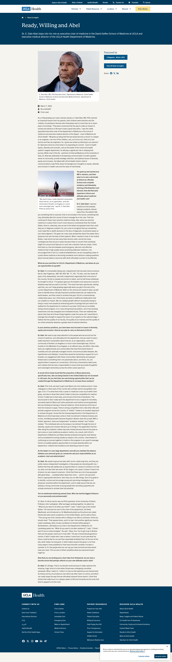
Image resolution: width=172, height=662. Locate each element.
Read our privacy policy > (137, 651)
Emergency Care (60, 620)
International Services (29, 616)
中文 (23, 620)
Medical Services (60, 628)
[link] (111, 73)
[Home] (22, 17)
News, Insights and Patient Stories (131, 616)
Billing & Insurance (93, 620)
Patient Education (93, 616)
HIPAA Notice (61, 648)
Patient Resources (92, 9)
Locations (110, 9)
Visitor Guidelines (93, 612)
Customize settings (143, 656)
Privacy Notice (73, 648)
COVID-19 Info (92, 636)
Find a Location (59, 612)
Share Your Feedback (29, 612)
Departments (124, 612)
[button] (59, 3)
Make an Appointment (62, 624)
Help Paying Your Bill (94, 624)
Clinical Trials (59, 632)
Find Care (74, 9)
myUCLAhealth (92, 2)
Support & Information (94, 632)
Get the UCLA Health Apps (31, 632)
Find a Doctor (143, 9)
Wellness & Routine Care (95, 640)
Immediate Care (59, 616)
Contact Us (120, 2)
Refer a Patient (77, 2)
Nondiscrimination (86, 648)
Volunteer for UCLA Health (129, 640)
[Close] (167, 646)
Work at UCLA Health (127, 636)
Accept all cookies (161, 656)
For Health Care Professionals (130, 620)
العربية (24, 624)
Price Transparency (93, 628)
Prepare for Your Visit (94, 609)
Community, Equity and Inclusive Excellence (135, 624)
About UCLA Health (126, 609)
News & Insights (33, 17)
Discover (125, 9)
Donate (105, 2)
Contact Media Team (127, 628)
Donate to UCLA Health (128, 632)
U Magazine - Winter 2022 (116, 57)
